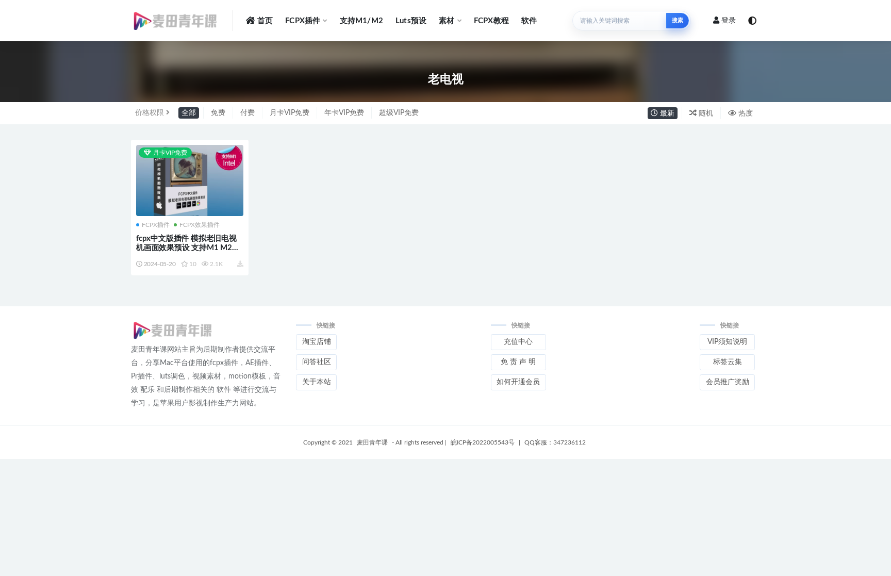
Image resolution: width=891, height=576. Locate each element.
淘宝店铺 (316, 341)
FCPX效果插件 (199, 225)
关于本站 (316, 382)
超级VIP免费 (399, 113)
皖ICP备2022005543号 (483, 442)
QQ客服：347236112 (555, 442)
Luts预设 (410, 21)
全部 (189, 113)
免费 (218, 113)
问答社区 (316, 362)
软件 (529, 21)
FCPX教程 (491, 21)
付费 (247, 113)
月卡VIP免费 (289, 113)
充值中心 (518, 341)
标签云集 (727, 362)
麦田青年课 (372, 442)
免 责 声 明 (518, 362)
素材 (446, 21)
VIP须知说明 (727, 341)
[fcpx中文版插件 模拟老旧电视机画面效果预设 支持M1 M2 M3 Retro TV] (189, 181)
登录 (728, 20)
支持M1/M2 (361, 21)
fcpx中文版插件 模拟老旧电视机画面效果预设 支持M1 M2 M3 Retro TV (186, 248)
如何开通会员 (518, 382)
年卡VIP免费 (344, 113)
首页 (265, 21)
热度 (744, 113)
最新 (666, 113)
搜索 (677, 20)
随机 (705, 113)
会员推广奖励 (727, 382)
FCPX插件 (302, 21)
